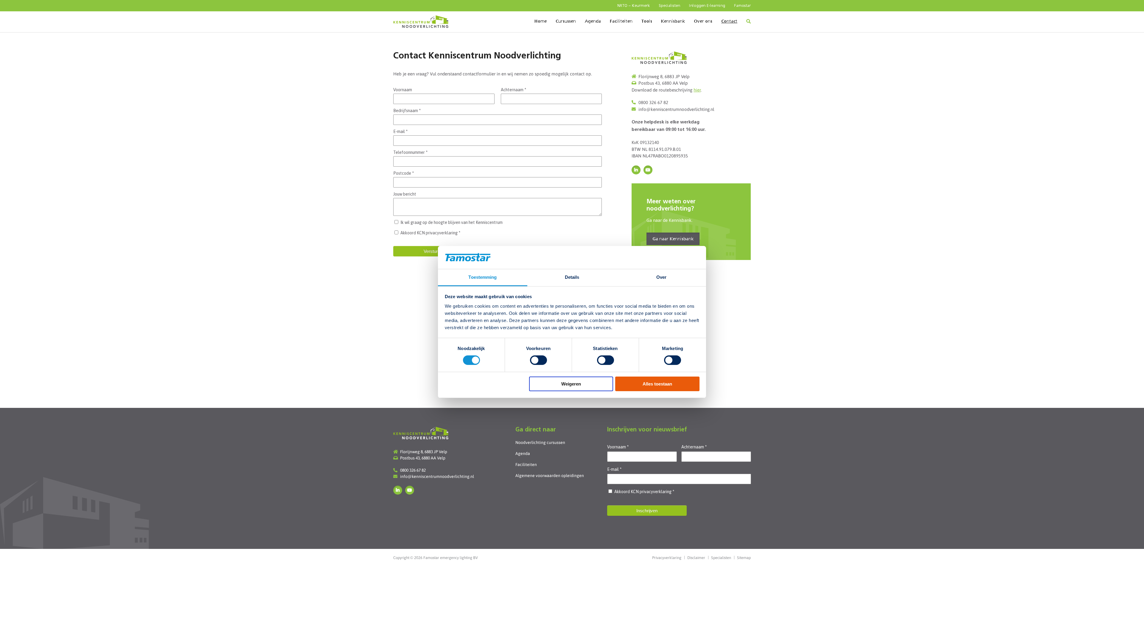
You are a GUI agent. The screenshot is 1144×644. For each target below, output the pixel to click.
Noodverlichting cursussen (540, 442)
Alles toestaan (657, 383)
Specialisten (669, 6)
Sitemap (744, 557)
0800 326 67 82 (653, 102)
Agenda (593, 21)
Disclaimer (696, 557)
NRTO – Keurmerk (633, 6)
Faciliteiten (621, 21)
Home (540, 21)
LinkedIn (636, 169)
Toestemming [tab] (482, 277)
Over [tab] (661, 277)
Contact (729, 21)
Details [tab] (572, 277)
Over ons (703, 21)
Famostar (742, 6)
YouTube (648, 169)
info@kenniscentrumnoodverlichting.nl (676, 109)
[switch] (538, 360)
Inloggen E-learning (707, 6)
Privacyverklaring (666, 557)
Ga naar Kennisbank (673, 239)
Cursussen (566, 21)
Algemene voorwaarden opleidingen (549, 475)
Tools (646, 21)
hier (697, 89)
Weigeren (571, 383)
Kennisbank (673, 21)
